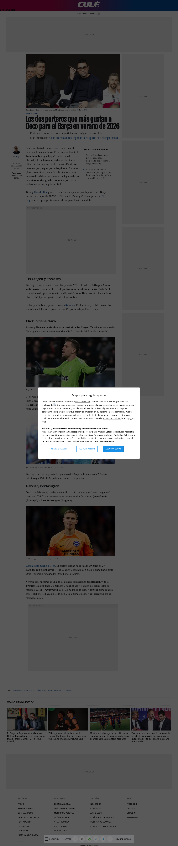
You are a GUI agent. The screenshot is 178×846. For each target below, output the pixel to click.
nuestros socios (82, 401)
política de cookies (111, 418)
